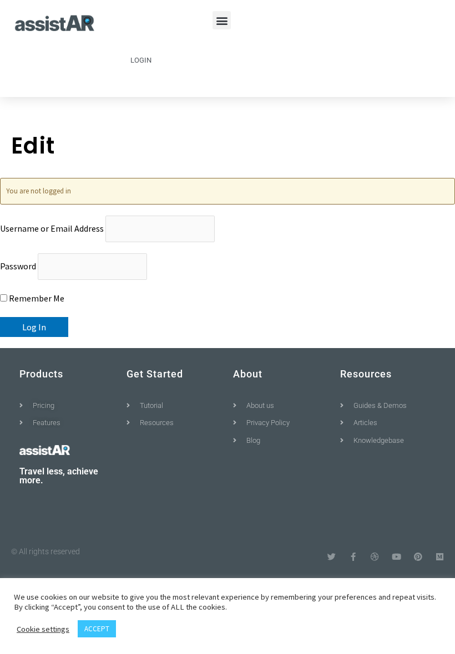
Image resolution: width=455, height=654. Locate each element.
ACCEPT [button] (96, 628)
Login (140, 60)
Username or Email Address (52, 228)
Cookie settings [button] (43, 629)
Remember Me (35, 298)
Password (18, 266)
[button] (222, 20)
